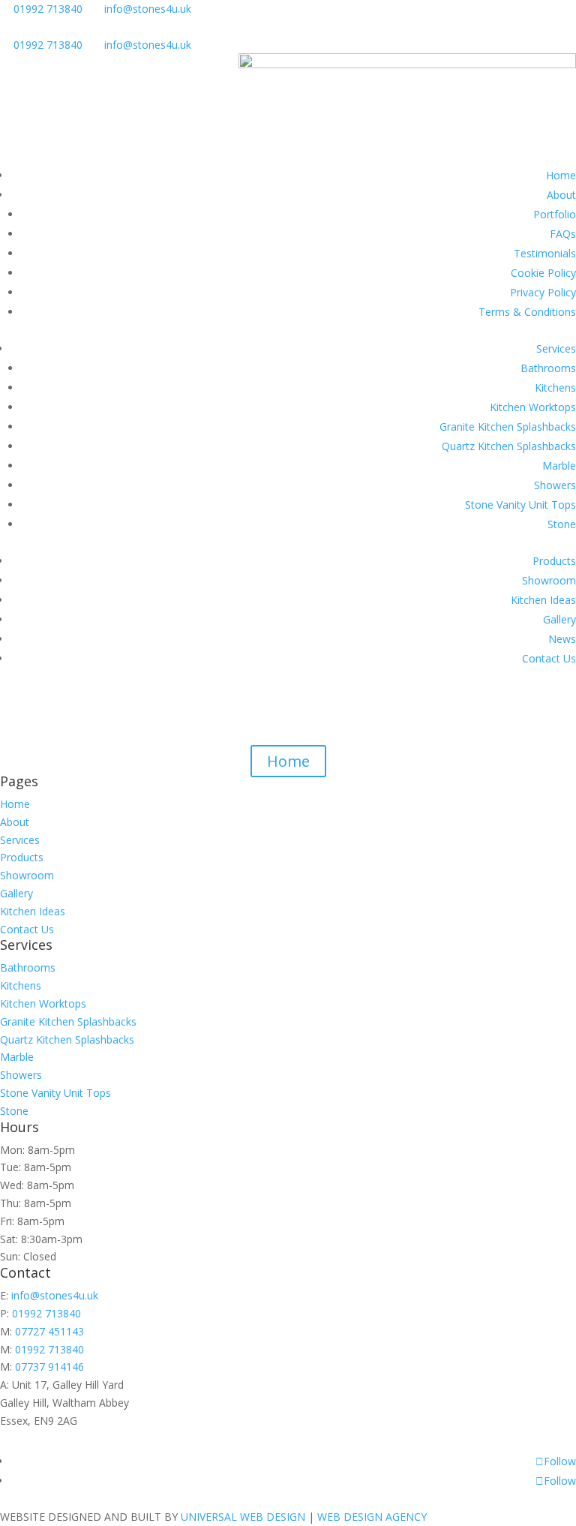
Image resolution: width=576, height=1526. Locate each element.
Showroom (549, 580)
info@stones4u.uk (147, 9)
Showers (555, 485)
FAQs (563, 234)
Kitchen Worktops (533, 407)
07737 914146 (49, 1366)
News (562, 639)
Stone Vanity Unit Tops (520, 504)
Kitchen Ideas (543, 600)
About (561, 195)
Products (554, 561)
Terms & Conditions (527, 312)
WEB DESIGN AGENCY (372, 1516)
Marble (559, 465)
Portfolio (554, 214)
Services (556, 348)
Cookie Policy (543, 273)
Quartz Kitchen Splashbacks (509, 446)
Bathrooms (548, 368)
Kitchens (555, 387)
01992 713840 (48, 9)
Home (561, 175)
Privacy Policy (543, 292)
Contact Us (549, 658)
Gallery (559, 619)
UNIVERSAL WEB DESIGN (243, 1516)
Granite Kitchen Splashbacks (508, 426)
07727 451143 (49, 1331)
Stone (562, 524)
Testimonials (545, 253)
